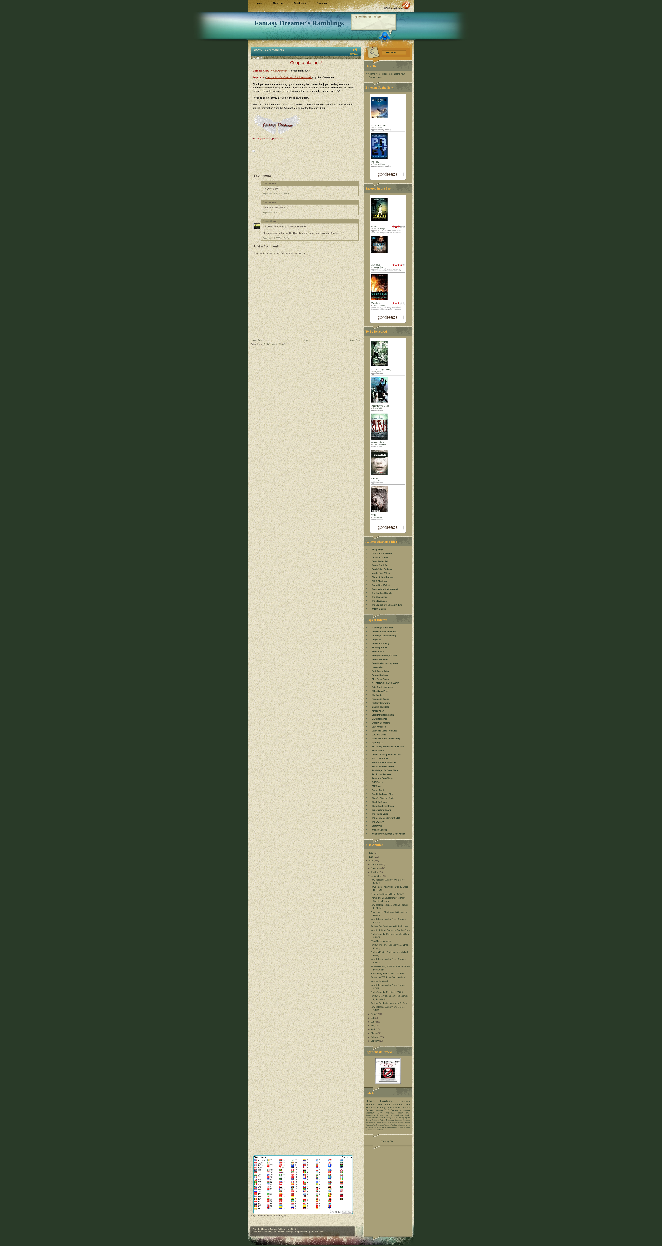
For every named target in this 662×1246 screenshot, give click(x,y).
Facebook (322, 3)
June (373, 1022)
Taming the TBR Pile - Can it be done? (389, 977)
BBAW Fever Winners (268, 50)
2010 (371, 857)
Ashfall (374, 515)
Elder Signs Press (380, 691)
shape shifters (371, 1118)
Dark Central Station (382, 553)
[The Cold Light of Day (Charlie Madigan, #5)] (379, 365)
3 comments (279, 139)
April (373, 1029)
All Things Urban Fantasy (384, 635)
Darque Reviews (380, 675)
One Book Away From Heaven (386, 754)
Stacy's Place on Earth (383, 798)
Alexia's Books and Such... (385, 631)
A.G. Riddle (377, 128)
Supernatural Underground (385, 589)
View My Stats (387, 1141)
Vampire (387, 1125)
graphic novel (392, 1115)
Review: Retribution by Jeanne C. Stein (389, 1003)
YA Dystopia (396, 1125)
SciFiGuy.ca (377, 782)
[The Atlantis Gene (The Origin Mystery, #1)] (379, 117)
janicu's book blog (380, 707)
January (375, 1041)
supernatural (378, 1130)
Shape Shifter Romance (383, 577)
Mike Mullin (377, 517)
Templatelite (279, 1231)
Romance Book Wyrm (382, 778)
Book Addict (378, 651)
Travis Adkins (378, 408)
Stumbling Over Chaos (383, 806)
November (376, 868)
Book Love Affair (380, 659)
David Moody (378, 481)
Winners (267, 139)
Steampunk (370, 1113)
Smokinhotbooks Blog (382, 794)
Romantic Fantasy (389, 1122)
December (376, 864)
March (374, 1033)
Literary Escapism (381, 723)
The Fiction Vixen (380, 814)
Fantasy (381, 1107)
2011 (371, 853)
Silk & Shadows (379, 581)
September (376, 876)
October (375, 872)
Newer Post (257, 340)
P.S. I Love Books (380, 758)
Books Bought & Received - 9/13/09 (387, 973)
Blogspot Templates (315, 1231)
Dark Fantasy (385, 1118)
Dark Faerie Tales (380, 671)
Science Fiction (404, 1122)
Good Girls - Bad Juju (382, 569)
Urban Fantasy (378, 1101)
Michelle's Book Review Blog (386, 739)
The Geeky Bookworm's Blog (386, 818)
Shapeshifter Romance (374, 1125)
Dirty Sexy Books (380, 679)
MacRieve (375, 265)
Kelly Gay (377, 372)
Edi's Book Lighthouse (383, 687)
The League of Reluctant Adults (387, 605)
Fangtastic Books (380, 699)
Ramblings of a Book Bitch (385, 770)
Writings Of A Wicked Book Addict (388, 834)
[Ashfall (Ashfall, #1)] (379, 511)
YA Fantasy (405, 1110)
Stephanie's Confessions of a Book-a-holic (289, 77)
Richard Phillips (379, 229)
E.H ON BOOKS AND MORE (385, 683)
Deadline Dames (380, 557)
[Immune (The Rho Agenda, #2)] (379, 220)
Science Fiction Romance (383, 1120)
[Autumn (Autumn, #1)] (379, 474)
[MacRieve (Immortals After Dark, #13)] (379, 252)
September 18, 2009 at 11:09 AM (276, 213)
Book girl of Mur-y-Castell (384, 655)
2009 (371, 861)
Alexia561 (267, 221)
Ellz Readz (377, 695)
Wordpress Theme (261, 1231)
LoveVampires (379, 727)
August (374, 1014)
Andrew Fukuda (379, 164)
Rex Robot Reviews (381, 774)
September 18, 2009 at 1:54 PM (276, 238)
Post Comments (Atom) (274, 344)
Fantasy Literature (381, 703)
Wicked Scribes (379, 830)
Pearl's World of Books (383, 766)
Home (259, 3)
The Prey (375, 162)
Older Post (355, 340)
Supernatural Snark (381, 810)
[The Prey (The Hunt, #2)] (379, 158)
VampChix (377, 826)
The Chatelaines (380, 597)
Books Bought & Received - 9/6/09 (387, 992)
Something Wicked (381, 585)
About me (278, 3)
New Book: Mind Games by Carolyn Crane (390, 930)
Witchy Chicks (379, 609)
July (373, 1018)
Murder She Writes (381, 573)
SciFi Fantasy (391, 1110)
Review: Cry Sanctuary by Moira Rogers (389, 926)
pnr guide (382, 1127)
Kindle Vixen (378, 711)
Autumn (374, 478)
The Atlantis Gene (379, 125)
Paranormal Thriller (373, 1122)
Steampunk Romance (375, 1115)
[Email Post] (253, 150)
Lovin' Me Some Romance (384, 731)
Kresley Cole (378, 267)
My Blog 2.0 (377, 742)
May (373, 1025)
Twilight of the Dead (380, 406)
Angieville (376, 639)
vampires (378, 1110)
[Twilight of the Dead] (379, 402)
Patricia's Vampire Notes (384, 762)
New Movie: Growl (379, 981)
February (375, 1037)
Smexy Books (378, 790)
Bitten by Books (379, 647)
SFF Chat (376, 786)
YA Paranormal (393, 1107)
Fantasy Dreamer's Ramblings (299, 23)
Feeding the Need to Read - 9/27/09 (387, 894)
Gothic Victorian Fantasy (390, 1113)
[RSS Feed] (397, 5)
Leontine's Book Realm (383, 715)
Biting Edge (377, 549)
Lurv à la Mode (379, 735)
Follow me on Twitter (367, 17)
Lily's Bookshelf (379, 719)
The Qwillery (378, 822)
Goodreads (300, 3)
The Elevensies (379, 601)
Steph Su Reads (379, 802)
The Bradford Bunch (382, 593)
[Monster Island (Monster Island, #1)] (379, 439)
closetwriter (377, 667)
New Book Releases (390, 1104)
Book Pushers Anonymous (385, 663)
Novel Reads (378, 750)
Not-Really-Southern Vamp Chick (388, 746)
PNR (408, 1113)
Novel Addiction (279, 70)
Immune (374, 226)
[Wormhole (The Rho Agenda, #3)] (379, 299)
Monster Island (377, 442)
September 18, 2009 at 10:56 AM (276, 193)
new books (405, 1115)
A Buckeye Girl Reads (382, 628)
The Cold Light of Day (381, 369)
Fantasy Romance (402, 1120)
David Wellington (379, 444)
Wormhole (375, 303)
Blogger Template (294, 1231)
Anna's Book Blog (380, 643)
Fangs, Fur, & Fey (380, 565)
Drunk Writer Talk (380, 561)
